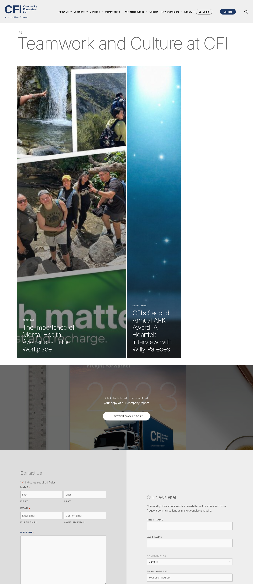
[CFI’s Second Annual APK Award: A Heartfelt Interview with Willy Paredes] (154, 212)
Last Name (154, 536)
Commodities (156, 556)
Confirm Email (74, 522)
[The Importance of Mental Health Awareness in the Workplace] (71, 212)
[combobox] (190, 561)
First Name (155, 519)
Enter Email (29, 522)
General (28, 320)
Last (67, 501)
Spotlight (140, 305)
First (24, 501)
